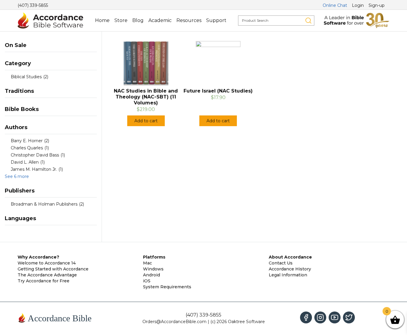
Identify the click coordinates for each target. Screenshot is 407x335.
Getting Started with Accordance (53, 269)
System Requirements (167, 286)
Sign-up (377, 5)
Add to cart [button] (146, 120)
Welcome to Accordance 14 (47, 263)
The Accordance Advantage (47, 275)
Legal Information (288, 275)
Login (358, 5)
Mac (147, 263)
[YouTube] (335, 317)
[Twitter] (349, 317)
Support (216, 20)
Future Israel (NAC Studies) (218, 91)
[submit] (308, 20)
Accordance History (290, 269)
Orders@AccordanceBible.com (174, 321)
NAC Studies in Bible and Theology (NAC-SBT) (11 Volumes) (146, 97)
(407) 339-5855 (33, 5)
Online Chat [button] (335, 5)
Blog (138, 20)
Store (121, 20)
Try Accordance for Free (43, 281)
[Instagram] (320, 317)
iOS (146, 281)
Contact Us (281, 263)
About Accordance (290, 257)
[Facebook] (306, 317)
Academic (160, 20)
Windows (153, 269)
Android (151, 275)
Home (102, 20)
